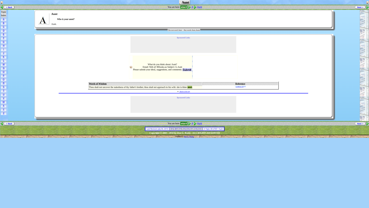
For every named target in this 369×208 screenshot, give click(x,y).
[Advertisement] (321, 18)
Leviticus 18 (240, 86)
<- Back (9, 7)
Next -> (360, 7)
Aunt (199, 7)
